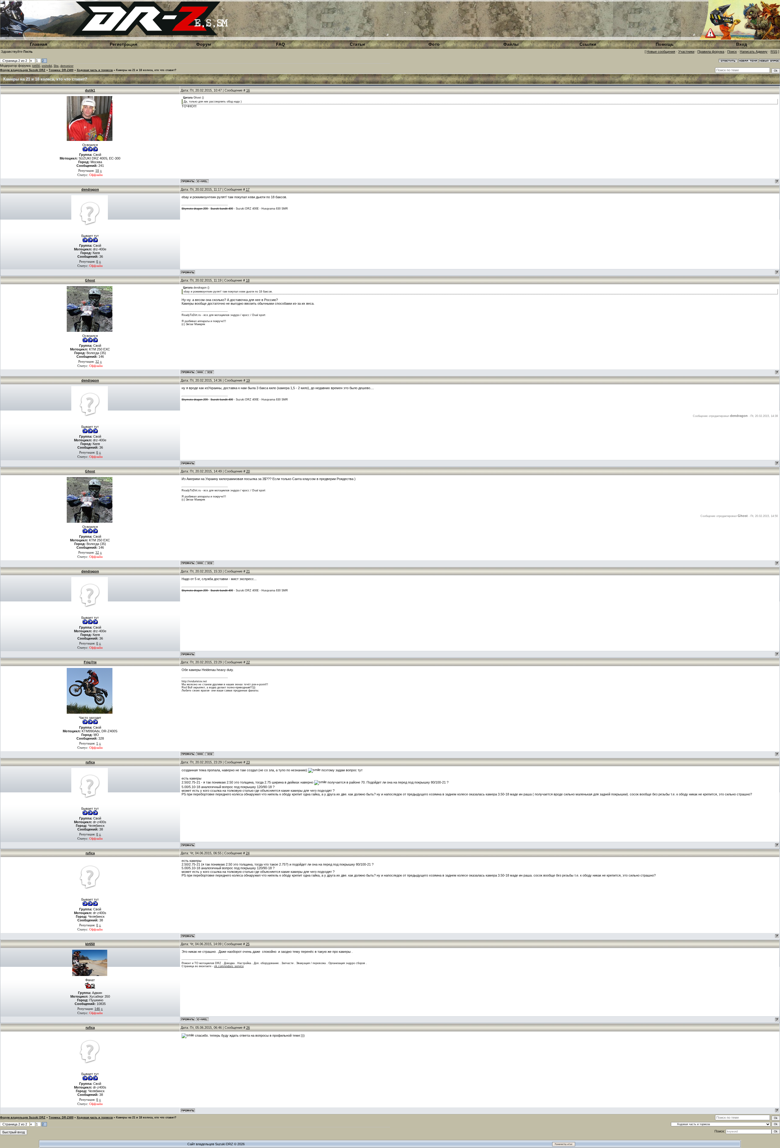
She (56, 65)
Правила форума (710, 51)
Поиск (732, 51)
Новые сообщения (661, 51)
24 (248, 853)
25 (248, 944)
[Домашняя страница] (200, 372)
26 (248, 1027)
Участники (686, 51)
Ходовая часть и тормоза (95, 70)
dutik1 (90, 90)
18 (248, 280)
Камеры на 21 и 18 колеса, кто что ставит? (146, 70)
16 (248, 90)
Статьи (357, 44)
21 (248, 571)
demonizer (66, 65)
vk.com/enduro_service (229, 966)
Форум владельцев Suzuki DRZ (22, 70)
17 (248, 189)
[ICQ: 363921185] (209, 372)
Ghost (90, 280)
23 (248, 762)
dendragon (90, 189)
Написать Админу (754, 51)
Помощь (665, 44)
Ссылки (588, 44)
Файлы (511, 44)
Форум (203, 44)
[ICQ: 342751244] (209, 754)
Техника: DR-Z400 (61, 70)
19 (248, 380)
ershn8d (47, 65)
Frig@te (90, 662)
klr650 (36, 65)
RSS (774, 51)
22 (248, 662)
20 (248, 471)
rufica (90, 762)
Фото (434, 44)
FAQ (280, 44)
